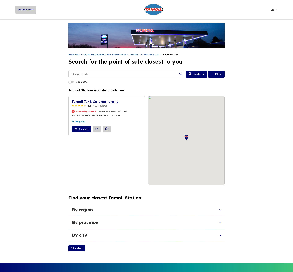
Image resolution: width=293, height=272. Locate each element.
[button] (186, 137)
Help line (80, 121)
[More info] (107, 129)
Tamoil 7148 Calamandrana (95, 101)
